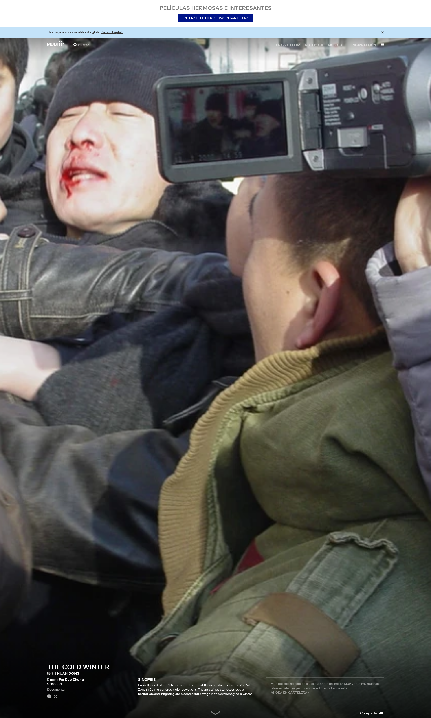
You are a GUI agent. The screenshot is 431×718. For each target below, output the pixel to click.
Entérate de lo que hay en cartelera (216, 18)
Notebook (314, 44)
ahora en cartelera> (290, 692)
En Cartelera (288, 44)
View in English (112, 32)
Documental (56, 689)
